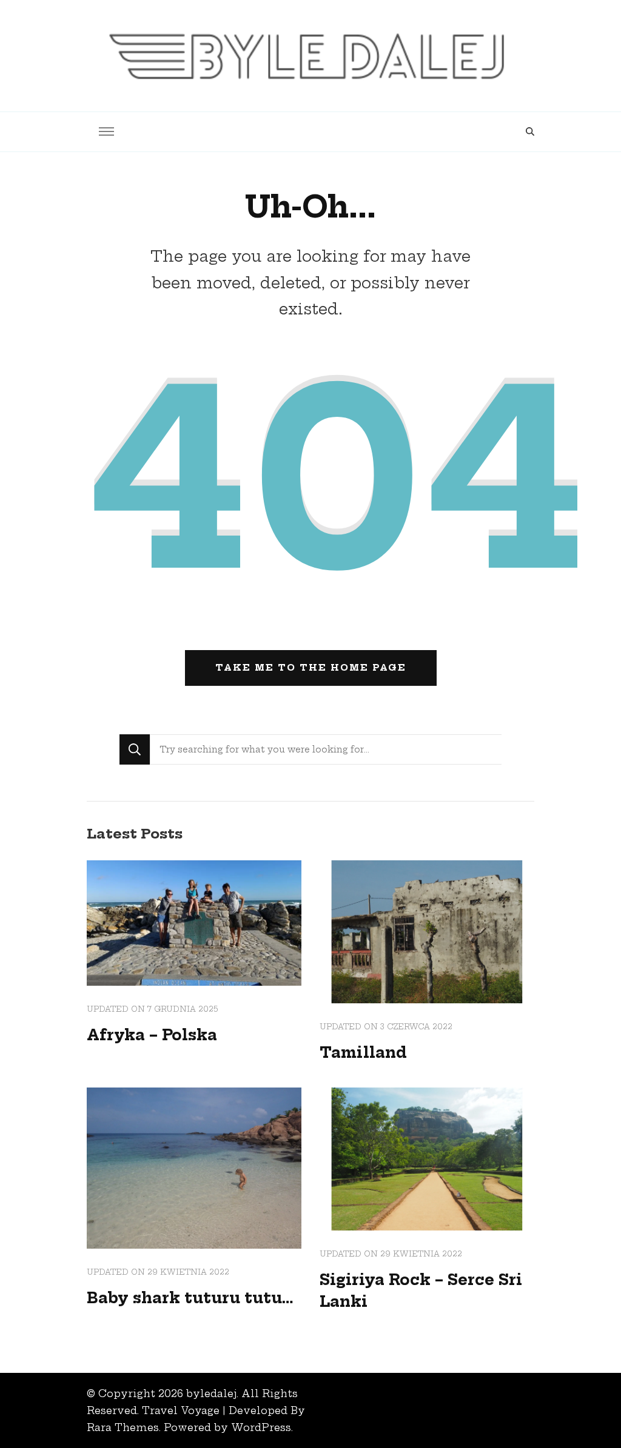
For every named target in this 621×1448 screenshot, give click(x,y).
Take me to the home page (310, 667)
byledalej (211, 1393)
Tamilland (363, 1052)
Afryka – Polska (152, 1035)
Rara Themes (123, 1427)
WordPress (261, 1427)
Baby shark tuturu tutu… (190, 1298)
